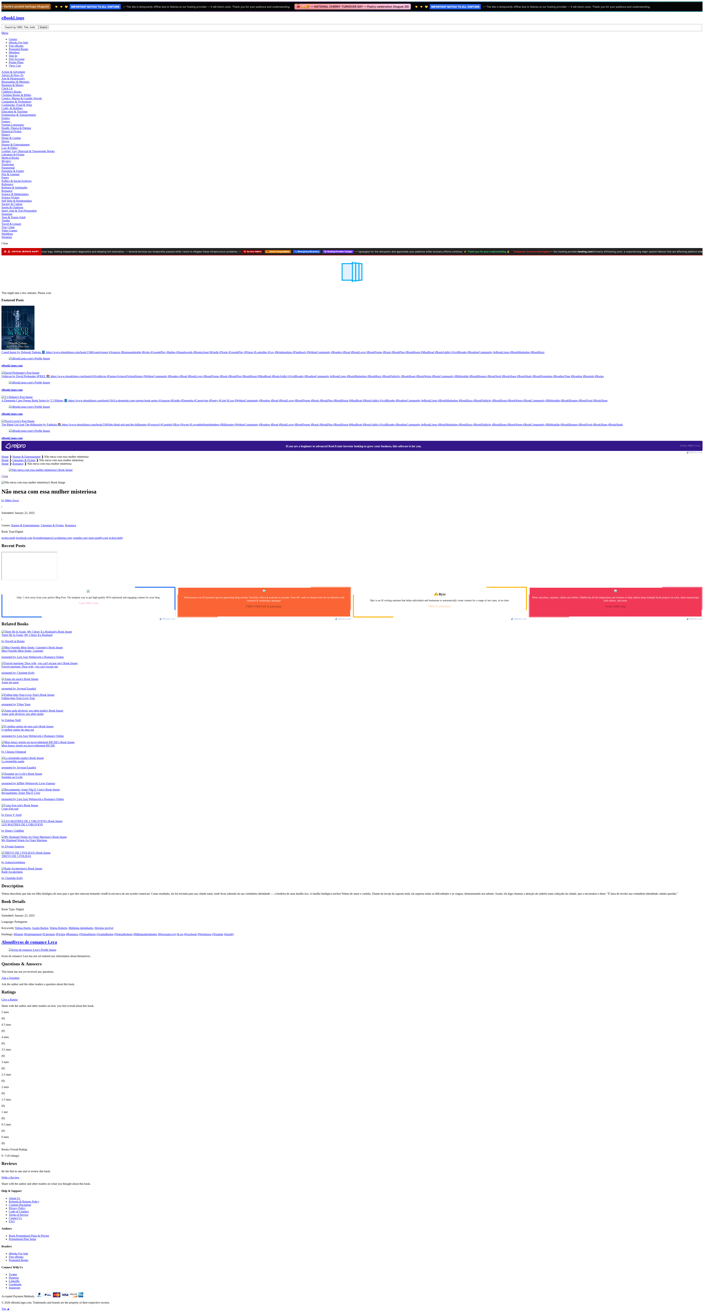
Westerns (6, 237)
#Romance (72, 934)
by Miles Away (10, 500)
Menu (4, 33)
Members (14, 52)
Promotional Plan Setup (22, 1239)
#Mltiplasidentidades (145, 934)
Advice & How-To (12, 75)
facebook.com (24, 537)
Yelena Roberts (58, 928)
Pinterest (14, 1277)
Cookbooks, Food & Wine (16, 104)
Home (5, 456)
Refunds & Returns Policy (24, 1201)
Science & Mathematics (15, 194)
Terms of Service (18, 1214)
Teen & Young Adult (13, 217)
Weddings (7, 233)
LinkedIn (14, 1281)
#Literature (48, 934)
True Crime (8, 227)
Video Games (9, 230)
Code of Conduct (19, 1211)
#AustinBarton (104, 934)
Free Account (16, 59)
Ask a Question (10, 978)
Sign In (13, 55)
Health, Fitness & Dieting (16, 128)
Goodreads (15, 1284)
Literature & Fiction (12, 154)
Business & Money (12, 85)
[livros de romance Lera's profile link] (32, 949)
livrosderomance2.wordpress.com (52, 537)
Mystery (6, 161)
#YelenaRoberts (123, 934)
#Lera (180, 934)
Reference (7, 184)
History (5, 134)
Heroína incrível (104, 928)
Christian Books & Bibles (16, 95)
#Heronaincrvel (167, 934)
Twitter (13, 1274)
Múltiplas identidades (81, 928)
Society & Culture (11, 204)
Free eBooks (16, 45)
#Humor (18, 934)
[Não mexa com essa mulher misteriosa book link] (41, 469)
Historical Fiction (11, 131)
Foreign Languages (12, 124)
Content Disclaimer (20, 1204)
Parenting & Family (12, 171)
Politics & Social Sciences (16, 180)
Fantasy (5, 121)
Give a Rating (9, 999)
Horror (5, 141)
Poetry (5, 177)
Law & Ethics (9, 147)
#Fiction (60, 934)
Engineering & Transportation (18, 114)
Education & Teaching (14, 111)
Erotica (5, 118)
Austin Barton (40, 928)
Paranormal (8, 167)
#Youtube (217, 934)
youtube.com (80, 537)
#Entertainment (33, 934)
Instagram (14, 1287)
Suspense (6, 214)
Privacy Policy (17, 1208)
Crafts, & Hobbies (12, 108)
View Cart (15, 65)
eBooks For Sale (18, 42)
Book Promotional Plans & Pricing (29, 1235)
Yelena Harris (23, 928)
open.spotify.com (98, 537)
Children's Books (11, 91)
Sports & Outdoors (12, 207)
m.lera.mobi (8, 537)
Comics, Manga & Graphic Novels (21, 98)
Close (4, 476)
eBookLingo (12, 17)
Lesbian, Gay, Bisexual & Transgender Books (28, 151)
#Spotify (229, 934)
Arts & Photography (13, 78)
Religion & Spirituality (14, 187)
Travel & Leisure (11, 223)
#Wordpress (204, 934)
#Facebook (190, 934)
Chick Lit (6, 88)
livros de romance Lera (29, 942)
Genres (13, 39)
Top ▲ (5, 1308)
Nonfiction (7, 164)
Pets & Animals (10, 174)
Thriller (5, 220)
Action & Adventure (13, 71)
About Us (14, 1198)
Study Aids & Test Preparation (19, 210)
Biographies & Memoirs (15, 81)
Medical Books (10, 157)
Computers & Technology (16, 101)
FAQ (12, 1221)
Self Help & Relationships (16, 200)
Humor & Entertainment (15, 144)
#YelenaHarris (87, 934)
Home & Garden (11, 138)
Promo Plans (16, 62)
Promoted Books (18, 49)
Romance (6, 190)
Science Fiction (10, 197)
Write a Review (10, 1177)
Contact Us (15, 1218)
